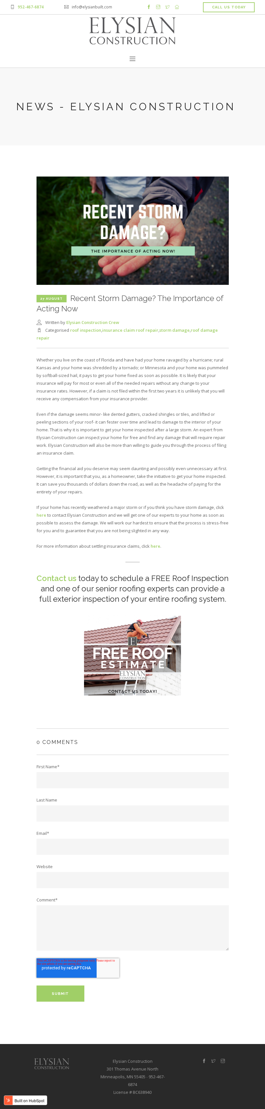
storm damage (174, 330)
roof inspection (85, 330)
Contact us (56, 578)
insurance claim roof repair (130, 330)
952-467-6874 (31, 7)
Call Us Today (229, 7)
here (41, 515)
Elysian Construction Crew (92, 322)
